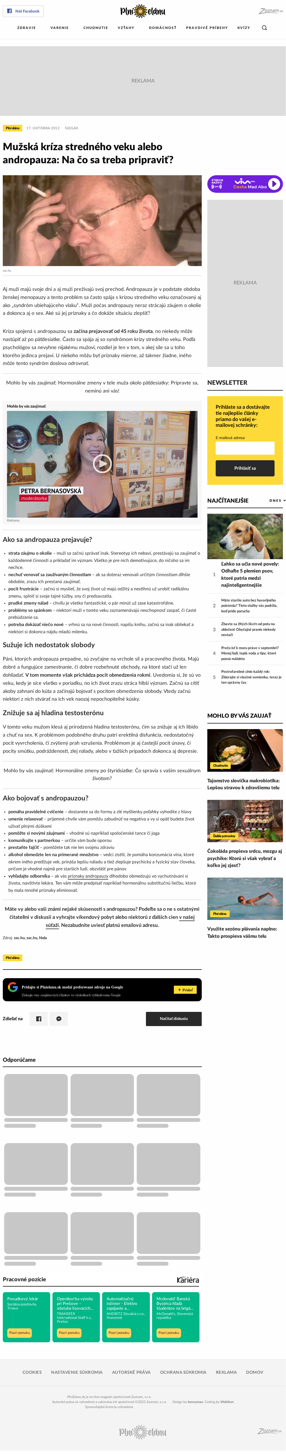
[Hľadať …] (264, 28)
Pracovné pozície (24, 1279)
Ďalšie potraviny (224, 836)
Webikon (227, 1402)
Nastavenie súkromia (77, 1372)
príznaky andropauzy (88, 876)
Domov (254, 1372)
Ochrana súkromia (183, 1372)
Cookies (32, 1372)
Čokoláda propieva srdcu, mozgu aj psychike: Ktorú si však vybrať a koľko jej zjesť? (244, 858)
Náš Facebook (27, 11)
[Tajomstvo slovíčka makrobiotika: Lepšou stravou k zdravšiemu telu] (245, 750)
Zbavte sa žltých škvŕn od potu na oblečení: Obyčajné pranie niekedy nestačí (248, 629)
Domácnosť (163, 28)
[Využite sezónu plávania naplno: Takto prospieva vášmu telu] (245, 899)
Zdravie (26, 28)
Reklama (226, 1372)
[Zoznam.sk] (270, 11)
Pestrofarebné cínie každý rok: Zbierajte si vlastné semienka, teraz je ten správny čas (251, 677)
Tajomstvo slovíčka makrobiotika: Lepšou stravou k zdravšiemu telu (243, 784)
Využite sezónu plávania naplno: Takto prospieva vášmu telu (242, 933)
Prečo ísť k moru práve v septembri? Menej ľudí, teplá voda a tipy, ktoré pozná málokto (250, 653)
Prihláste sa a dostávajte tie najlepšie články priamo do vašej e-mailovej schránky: (243, 416)
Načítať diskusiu (174, 1019)
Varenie (60, 28)
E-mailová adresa (230, 438)
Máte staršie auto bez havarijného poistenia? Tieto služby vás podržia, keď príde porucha (249, 606)
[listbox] (268, 500)
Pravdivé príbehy (207, 28)
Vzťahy (126, 28)
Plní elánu (12, 128)
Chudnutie (95, 28)
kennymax (195, 1402)
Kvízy (243, 28)
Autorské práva (131, 1372)
